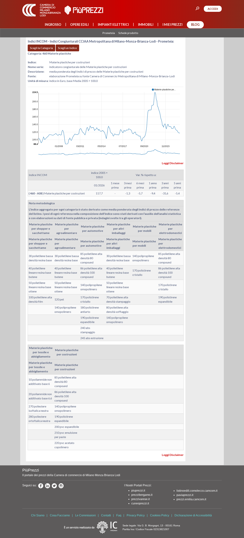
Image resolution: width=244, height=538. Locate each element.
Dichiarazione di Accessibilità (193, 515)
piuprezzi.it (138, 490)
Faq (118, 515)
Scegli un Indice (67, 48)
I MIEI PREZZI (172, 24)
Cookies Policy (159, 515)
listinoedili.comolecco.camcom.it (196, 490)
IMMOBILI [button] (145, 24)
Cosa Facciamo (60, 515)
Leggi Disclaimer (173, 163)
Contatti (106, 515)
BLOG (195, 24)
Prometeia (108, 33)
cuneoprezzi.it (140, 503)
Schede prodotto (128, 33)
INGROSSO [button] (53, 24)
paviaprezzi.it (184, 495)
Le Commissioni (85, 515)
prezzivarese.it (140, 499)
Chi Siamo (37, 515)
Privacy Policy (136, 515)
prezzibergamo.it (141, 494)
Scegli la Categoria (41, 48)
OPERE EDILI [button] (79, 24)
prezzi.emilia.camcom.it (191, 499)
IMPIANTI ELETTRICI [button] (113, 24)
